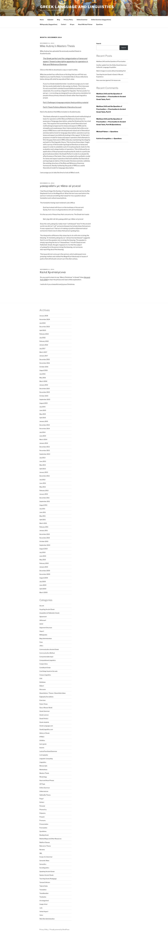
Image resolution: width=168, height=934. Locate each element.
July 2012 (42, 479)
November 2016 (44, 363)
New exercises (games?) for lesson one (108, 80)
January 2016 (43, 385)
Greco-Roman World (45, 707)
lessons (41, 747)
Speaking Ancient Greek (47, 871)
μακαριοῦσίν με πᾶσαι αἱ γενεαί (60, 185)
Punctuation (43, 828)
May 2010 (42, 559)
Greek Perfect (43, 718)
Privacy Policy (68, 19)
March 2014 (43, 439)
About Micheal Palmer (85, 24)
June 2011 (42, 512)
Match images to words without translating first (111, 71)
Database (42, 682)
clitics (41, 645)
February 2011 (43, 527)
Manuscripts (43, 766)
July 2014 (42, 432)
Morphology (43, 777)
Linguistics (42, 762)
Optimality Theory (45, 795)
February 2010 (44, 563)
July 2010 (42, 552)
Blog (58, 19)
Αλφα (72, 24)
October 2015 (43, 396)
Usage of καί (43, 904)
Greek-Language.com (46, 726)
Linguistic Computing (46, 758)
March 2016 (43, 381)
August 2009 (43, 578)
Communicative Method (47, 653)
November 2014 (44, 428)
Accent (41, 605)
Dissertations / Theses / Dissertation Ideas (52, 693)
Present (41, 817)
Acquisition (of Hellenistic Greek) (49, 613)
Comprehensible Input (46, 656)
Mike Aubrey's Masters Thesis (57, 46)
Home (42, 19)
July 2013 (42, 457)
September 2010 (44, 545)
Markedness (43, 769)
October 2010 (43, 541)
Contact (63, 24)
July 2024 (42, 323)
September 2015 (44, 399)
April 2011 (42, 519)
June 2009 (42, 585)
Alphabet (50, 19)
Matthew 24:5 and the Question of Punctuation (111, 61)
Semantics (42, 864)
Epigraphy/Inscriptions (46, 697)
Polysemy (42, 813)
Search (98, 43)
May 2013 (42, 465)
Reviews (42, 849)
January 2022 (43, 345)
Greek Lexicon (44, 715)
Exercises (42, 700)
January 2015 (43, 421)
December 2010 (44, 534)
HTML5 (41, 737)
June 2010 (42, 556)
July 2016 (42, 374)
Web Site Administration (47, 919)
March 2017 (43, 352)
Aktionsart (42, 620)
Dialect (41, 686)
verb (40, 908)
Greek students (44, 722)
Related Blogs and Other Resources (50, 838)
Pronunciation (43, 824)
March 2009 (43, 592)
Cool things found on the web (48, 671)
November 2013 (44, 450)
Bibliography (43, 635)
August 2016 (43, 370)
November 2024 (44, 319)
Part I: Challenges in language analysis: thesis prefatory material (65, 102)
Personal (42, 806)
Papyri (41, 798)
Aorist (41, 624)
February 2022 (44, 341)
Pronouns (42, 820)
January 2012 (43, 494)
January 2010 (43, 567)
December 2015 (44, 388)
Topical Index (43, 886)
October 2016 (43, 367)
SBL (40, 853)
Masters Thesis (44, 773)
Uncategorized (44, 900)
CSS (40, 678)
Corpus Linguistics (45, 675)
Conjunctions (43, 664)
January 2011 (43, 530)
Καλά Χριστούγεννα (53, 272)
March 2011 (43, 523)
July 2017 (42, 348)
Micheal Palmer (102, 132)
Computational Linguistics (47, 660)
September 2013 (44, 454)
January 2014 (43, 443)
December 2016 (44, 359)
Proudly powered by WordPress (59, 929)
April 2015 (42, 417)
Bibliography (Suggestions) (48, 24)
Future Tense (43, 704)
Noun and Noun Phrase (46, 780)
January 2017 (43, 356)
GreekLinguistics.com (46, 729)
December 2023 (44, 326)
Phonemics (43, 809)
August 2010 (43, 549)
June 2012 (42, 483)
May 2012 (42, 487)
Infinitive (42, 740)
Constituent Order (45, 667)
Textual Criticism (44, 882)
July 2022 (42, 337)
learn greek (42, 744)
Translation (42, 889)
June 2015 (42, 410)
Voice (41, 915)
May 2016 (42, 377)
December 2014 (44, 425)
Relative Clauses (44, 842)
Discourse (42, 689)
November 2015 (44, 392)
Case (41, 642)
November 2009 (44, 574)
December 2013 (44, 447)
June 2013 (42, 461)
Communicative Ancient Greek (49, 649)
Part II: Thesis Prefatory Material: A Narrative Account (62, 107)
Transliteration (43, 893)
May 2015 (42, 414)
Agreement (43, 616)
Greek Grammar (44, 711)
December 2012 (44, 476)
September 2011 (44, 501)
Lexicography (43, 755)
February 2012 (43, 490)
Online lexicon (43, 791)
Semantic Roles (44, 860)
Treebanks (42, 897)
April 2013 (42, 468)
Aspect (41, 631)
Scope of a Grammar (45, 857)
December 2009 (44, 570)
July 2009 (42, 581)
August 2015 (43, 403)
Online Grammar (82, 19)
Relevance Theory (45, 846)
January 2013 (43, 472)
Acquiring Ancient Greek (47, 609)
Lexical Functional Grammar (48, 751)
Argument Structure (45, 627)
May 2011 (42, 516)
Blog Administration (45, 638)
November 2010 (44, 538)
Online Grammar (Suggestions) (101, 19)
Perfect (41, 802)
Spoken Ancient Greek (46, 875)
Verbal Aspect (43, 911)
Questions (99, 24)
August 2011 (43, 505)
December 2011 (44, 498)
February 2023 (44, 334)
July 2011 (42, 508)
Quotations (42, 831)
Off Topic (42, 784)
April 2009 (42, 589)
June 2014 (42, 436)
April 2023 (42, 330)
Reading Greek (44, 835)
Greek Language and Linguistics (77, 7)
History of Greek (44, 733)
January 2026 (43, 316)
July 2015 (42, 407)
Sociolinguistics (44, 868)
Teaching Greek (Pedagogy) (48, 878)
